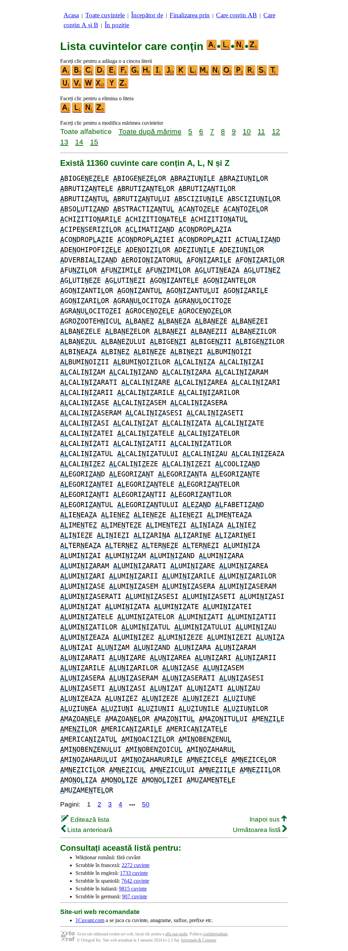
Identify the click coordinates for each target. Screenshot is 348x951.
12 (276, 131)
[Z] (123, 87)
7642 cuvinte (135, 881)
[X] (100, 87)
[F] (123, 74)
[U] (66, 87)
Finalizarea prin (190, 15)
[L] (193, 74)
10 (247, 131)
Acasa (71, 15)
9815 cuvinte (133, 889)
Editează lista (89, 819)
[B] (77, 74)
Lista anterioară (89, 829)
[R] (251, 74)
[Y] (112, 87)
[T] (274, 74)
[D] (100, 74)
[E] (112, 74)
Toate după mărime (150, 131)
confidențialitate (215, 934)
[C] (89, 74)
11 (261, 131)
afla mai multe (176, 934)
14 (79, 142)
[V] (77, 87)
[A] (66, 74)
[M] (204, 74)
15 (94, 142)
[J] (170, 74)
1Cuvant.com (89, 920)
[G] (135, 74)
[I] (158, 74)
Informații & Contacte (198, 940)
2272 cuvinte (136, 865)
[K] (181, 74)
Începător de (147, 15)
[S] (262, 74)
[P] (239, 74)
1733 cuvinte (134, 873)
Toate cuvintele (105, 15)
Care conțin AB (236, 15)
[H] (147, 74)
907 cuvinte (134, 896)
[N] (216, 74)
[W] (89, 87)
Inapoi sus (265, 819)
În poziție (117, 25)
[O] (227, 74)
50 (146, 804)
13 (64, 142)
